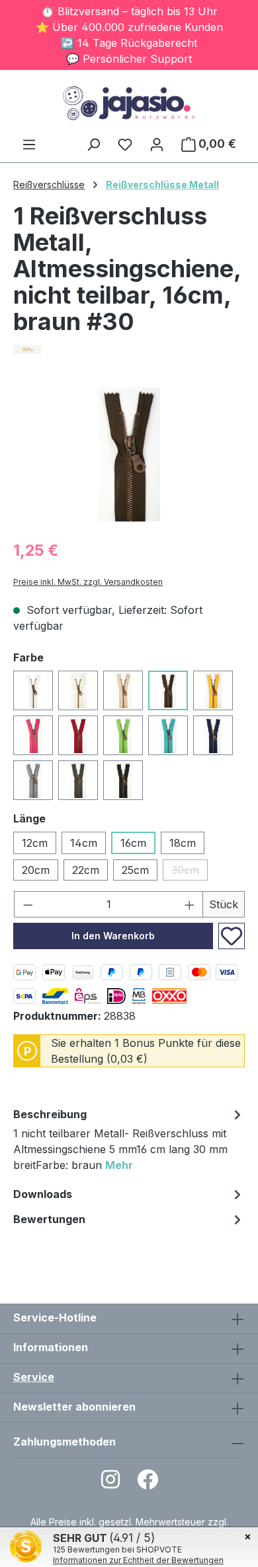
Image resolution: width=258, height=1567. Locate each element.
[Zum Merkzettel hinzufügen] (231, 936)
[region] (129, 454)
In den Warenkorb (113, 935)
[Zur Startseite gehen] (129, 103)
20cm (36, 870)
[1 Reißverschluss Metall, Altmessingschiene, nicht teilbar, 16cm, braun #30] (129, 454)
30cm (189, 872)
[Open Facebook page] (147, 1483)
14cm (83, 843)
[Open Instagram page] (110, 1483)
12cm (35, 843)
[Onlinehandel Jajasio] (129, 349)
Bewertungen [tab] (49, 1219)
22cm (85, 870)
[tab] (129, 1142)
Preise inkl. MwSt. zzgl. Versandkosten (88, 582)
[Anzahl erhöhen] (190, 904)
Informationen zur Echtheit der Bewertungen (138, 1560)
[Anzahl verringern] (28, 904)
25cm (135, 870)
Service (33, 1377)
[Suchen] (93, 144)
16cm (133, 843)
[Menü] (29, 144)
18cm (182, 843)
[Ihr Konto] (157, 144)
